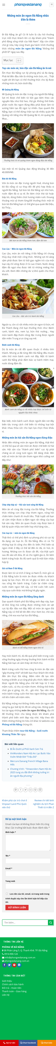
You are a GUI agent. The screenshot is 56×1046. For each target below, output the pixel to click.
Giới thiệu (7, 980)
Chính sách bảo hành (13, 984)
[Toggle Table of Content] (17, 60)
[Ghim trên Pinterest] (35, 790)
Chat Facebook (29, 1043)
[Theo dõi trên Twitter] (9, 965)
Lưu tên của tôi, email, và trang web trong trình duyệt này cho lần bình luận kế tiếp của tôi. (27, 898)
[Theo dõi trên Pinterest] (14, 965)
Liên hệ (5, 994)
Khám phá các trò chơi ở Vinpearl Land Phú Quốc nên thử (14, 804)
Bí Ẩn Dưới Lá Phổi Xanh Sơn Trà (26, 749)
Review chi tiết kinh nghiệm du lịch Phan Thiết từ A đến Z (43, 804)
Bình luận (10, 832)
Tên (7, 855)
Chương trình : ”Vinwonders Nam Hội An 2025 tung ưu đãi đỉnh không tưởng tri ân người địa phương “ (30, 772)
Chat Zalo (48, 1043)
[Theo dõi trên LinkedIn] (19, 965)
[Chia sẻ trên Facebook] (20, 790)
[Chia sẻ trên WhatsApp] (15, 790)
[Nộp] (50, 922)
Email (8, 868)
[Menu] (3, 4)
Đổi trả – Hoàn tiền (11, 987)
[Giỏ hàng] (51, 5)
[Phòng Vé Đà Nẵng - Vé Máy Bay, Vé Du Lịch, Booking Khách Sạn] (28, 4)
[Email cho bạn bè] (30, 790)
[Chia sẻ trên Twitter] (25, 790)
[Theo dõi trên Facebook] (4, 965)
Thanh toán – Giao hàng (14, 991)
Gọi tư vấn (10, 1043)
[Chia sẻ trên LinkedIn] (40, 790)
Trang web (10, 881)
